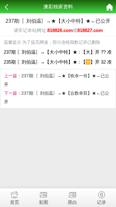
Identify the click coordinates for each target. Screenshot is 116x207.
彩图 (43, 202)
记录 (101, 202)
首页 (14, 202)
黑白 (72, 202)
